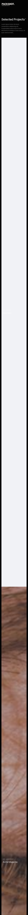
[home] (8, 4)
